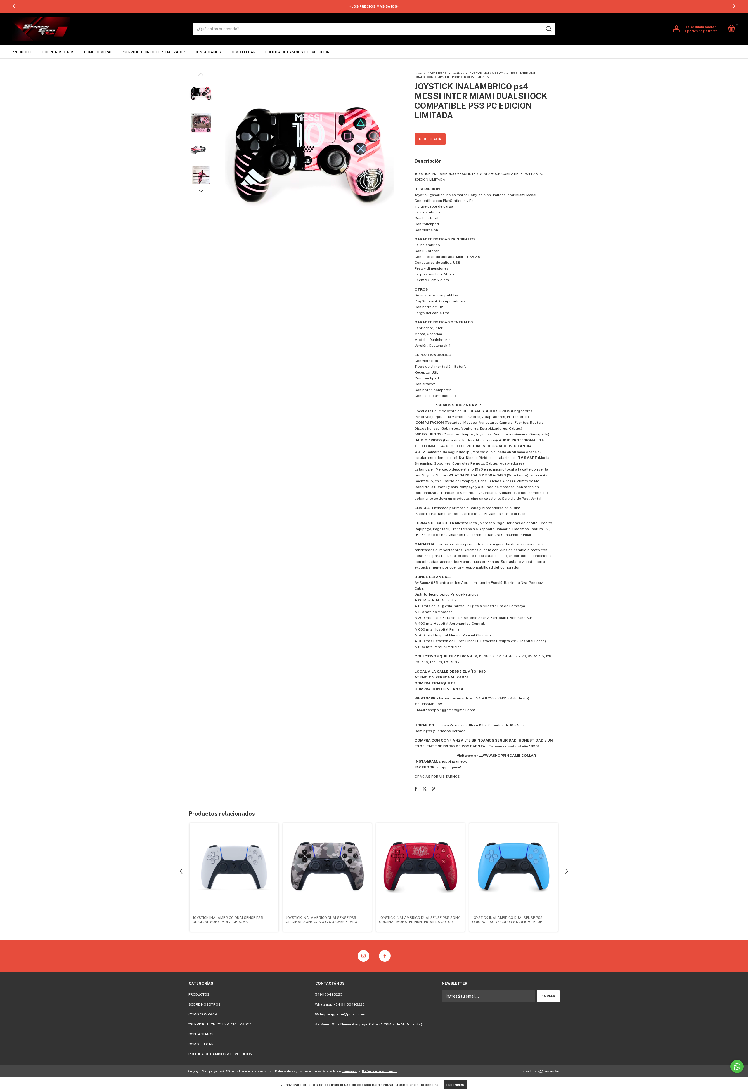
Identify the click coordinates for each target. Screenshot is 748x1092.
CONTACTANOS (208, 52)
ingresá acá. (349, 1071)
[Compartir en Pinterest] (433, 789)
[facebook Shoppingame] (385, 956)
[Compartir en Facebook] (416, 789)
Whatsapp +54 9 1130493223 (340, 1004)
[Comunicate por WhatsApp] (737, 1066)
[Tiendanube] (541, 1072)
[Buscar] (548, 29)
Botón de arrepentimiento (379, 1071)
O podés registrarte (700, 31)
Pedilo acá (430, 139)
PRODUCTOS (22, 52)
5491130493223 (328, 994)
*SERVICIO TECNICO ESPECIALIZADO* (153, 52)
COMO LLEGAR (243, 52)
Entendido (455, 1084)
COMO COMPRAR (98, 52)
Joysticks (457, 73)
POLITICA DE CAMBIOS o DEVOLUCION (297, 52)
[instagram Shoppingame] (363, 956)
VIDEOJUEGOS (437, 73)
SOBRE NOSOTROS (58, 52)
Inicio (418, 73)
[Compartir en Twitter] (425, 789)
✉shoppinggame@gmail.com (340, 1014)
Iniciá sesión (705, 27)
